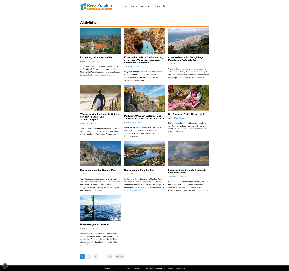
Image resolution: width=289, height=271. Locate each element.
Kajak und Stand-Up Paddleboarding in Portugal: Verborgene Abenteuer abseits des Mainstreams (143, 60)
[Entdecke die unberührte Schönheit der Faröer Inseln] (188, 153)
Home (126, 6)
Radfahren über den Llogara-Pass (98, 169)
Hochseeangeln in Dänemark (95, 224)
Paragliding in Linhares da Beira (97, 57)
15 (110, 256)
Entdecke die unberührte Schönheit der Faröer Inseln (187, 171)
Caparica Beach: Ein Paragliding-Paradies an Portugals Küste (185, 58)
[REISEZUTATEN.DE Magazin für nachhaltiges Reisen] (96, 6)
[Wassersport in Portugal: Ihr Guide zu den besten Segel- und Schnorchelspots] (100, 98)
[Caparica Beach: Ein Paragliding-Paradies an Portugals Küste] (188, 41)
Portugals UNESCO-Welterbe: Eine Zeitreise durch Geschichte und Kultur (144, 117)
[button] (5, 266)
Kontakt (107, 268)
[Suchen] (164, 6)
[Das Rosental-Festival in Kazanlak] (188, 98)
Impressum (117, 268)
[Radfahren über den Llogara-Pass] (100, 153)
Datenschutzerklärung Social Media (159, 268)
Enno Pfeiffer (131, 174)
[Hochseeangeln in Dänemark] (100, 208)
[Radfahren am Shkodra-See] (144, 153)
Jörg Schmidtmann (89, 123)
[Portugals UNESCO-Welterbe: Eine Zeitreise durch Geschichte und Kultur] (144, 98)
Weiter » (119, 256)
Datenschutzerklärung (133, 268)
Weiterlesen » (112, 75)
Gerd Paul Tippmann (90, 61)
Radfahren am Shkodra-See (139, 169)
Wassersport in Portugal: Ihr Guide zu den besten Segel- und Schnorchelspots (100, 117)
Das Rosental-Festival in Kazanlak (186, 114)
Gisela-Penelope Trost (135, 122)
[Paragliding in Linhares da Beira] (100, 41)
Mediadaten (180, 268)
